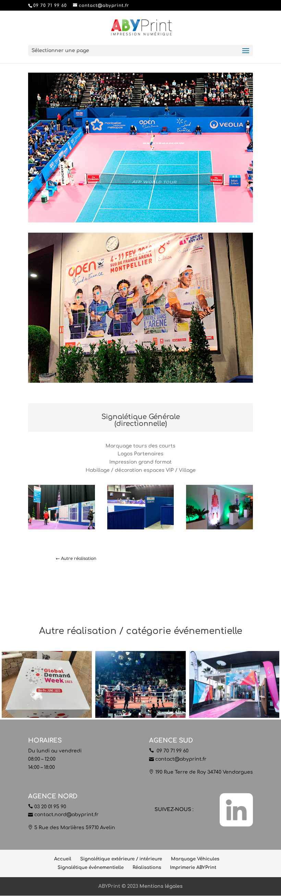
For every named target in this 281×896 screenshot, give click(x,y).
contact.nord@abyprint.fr (66, 814)
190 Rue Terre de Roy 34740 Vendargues (204, 772)
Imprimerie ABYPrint (193, 867)
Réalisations (147, 867)
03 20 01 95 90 (50, 806)
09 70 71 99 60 (171, 750)
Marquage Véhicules (195, 859)
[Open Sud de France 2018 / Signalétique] (61, 529)
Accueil (62, 859)
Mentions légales (161, 886)
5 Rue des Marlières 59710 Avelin (74, 827)
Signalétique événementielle (91, 867)
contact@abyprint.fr (181, 759)
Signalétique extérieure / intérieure (121, 859)
